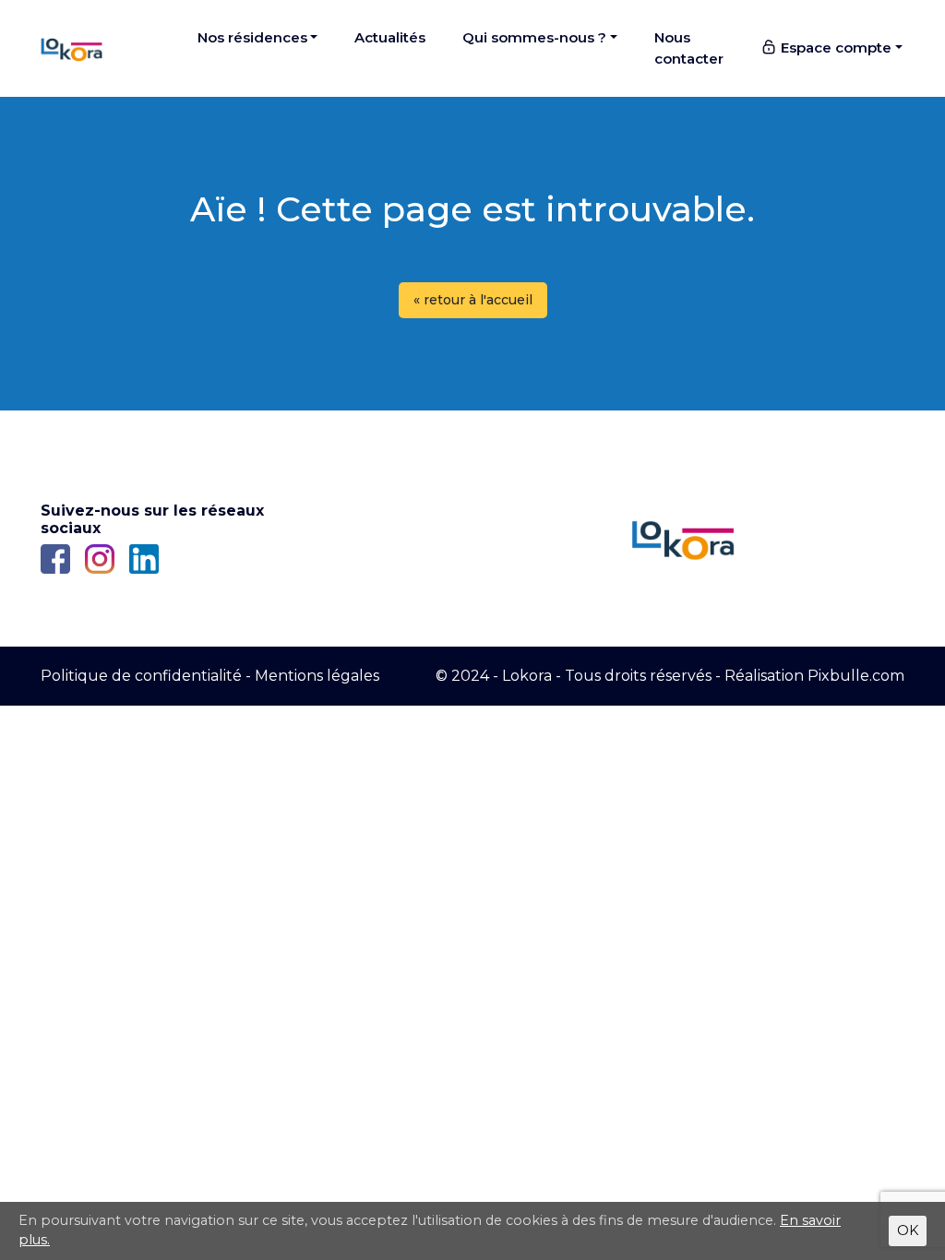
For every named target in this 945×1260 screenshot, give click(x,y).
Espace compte (834, 47)
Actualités (389, 37)
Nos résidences (252, 37)
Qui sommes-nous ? (534, 37)
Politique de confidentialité (141, 675)
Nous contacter (689, 48)
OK (907, 1230)
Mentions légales (317, 675)
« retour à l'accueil (472, 299)
